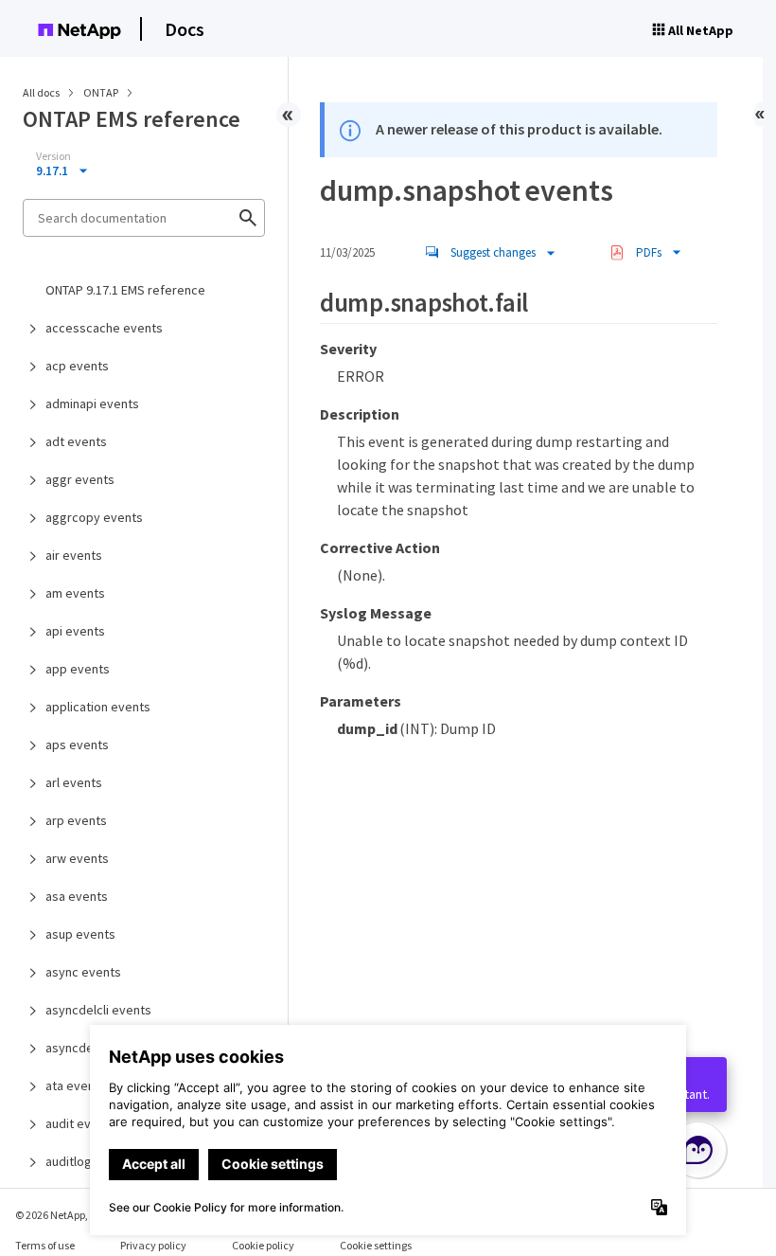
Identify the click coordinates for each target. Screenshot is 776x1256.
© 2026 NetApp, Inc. (61, 1215)
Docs (184, 29)
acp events (77, 365)
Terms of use (45, 1245)
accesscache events (104, 327)
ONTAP (101, 92)
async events (83, 971)
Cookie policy (263, 1245)
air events (73, 555)
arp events (76, 820)
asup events (80, 933)
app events (77, 668)
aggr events (80, 479)
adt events (76, 441)
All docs (41, 92)
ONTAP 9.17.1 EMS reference (125, 289)
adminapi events (92, 403)
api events (75, 630)
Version (53, 156)
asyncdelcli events (98, 1009)
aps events (77, 744)
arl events (73, 782)
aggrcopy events (94, 517)
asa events (76, 896)
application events (97, 706)
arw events (77, 858)
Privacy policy (153, 1245)
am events (75, 592)
